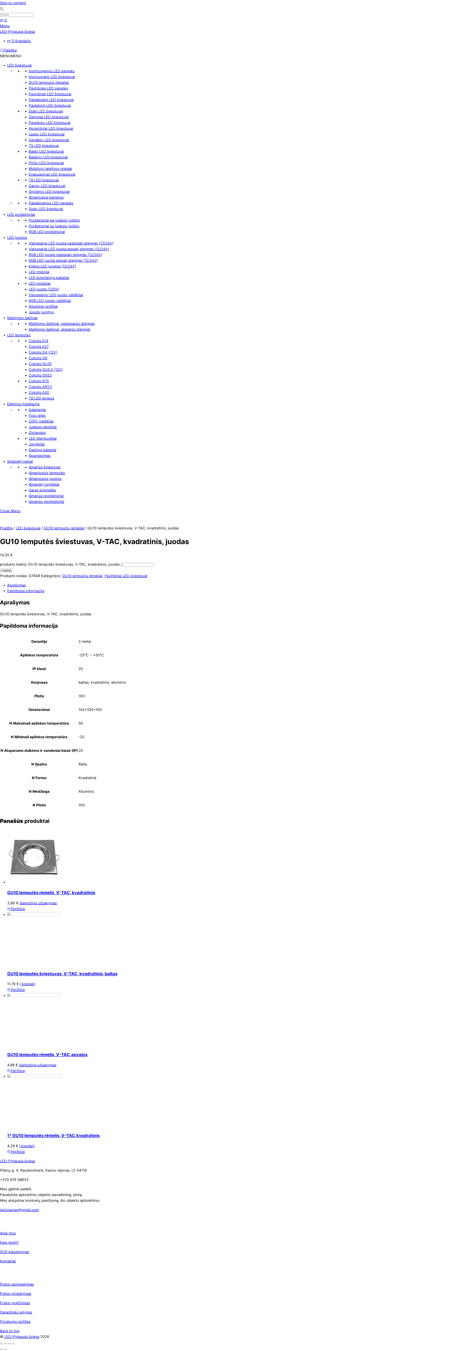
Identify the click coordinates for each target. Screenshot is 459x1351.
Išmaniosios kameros (46, 197)
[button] (11, 56)
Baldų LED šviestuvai (46, 151)
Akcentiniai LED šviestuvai (51, 128)
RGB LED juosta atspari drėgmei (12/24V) (63, 260)
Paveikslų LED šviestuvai (49, 123)
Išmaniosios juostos (45, 478)
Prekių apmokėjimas (17, 1284)
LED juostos (17, 237)
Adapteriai (37, 410)
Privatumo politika (15, 1321)
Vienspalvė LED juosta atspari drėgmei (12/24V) (69, 249)
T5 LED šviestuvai (44, 146)
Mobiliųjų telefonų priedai (50, 168)
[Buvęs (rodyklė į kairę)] (1, 1349)
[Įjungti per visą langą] (5, 1343)
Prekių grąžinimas (15, 1303)
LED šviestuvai (19, 65)
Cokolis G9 (38, 358)
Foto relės (37, 415)
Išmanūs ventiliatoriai (46, 501)
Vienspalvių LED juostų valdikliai (56, 295)
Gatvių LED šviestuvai (47, 186)
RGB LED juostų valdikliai (50, 301)
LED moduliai (40, 283)
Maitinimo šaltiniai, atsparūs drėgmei (59, 329)
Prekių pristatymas (15, 1293)
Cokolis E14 (38, 341)
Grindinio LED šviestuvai (49, 191)
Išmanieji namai (20, 461)
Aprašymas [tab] (16, 585)
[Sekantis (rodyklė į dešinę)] (5, 1349)
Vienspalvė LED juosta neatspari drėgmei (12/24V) (71, 243)
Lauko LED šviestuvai (47, 134)
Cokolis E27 (39, 346)
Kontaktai (8, 1261)
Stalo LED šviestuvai (46, 111)
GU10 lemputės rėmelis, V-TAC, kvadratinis (51, 892)
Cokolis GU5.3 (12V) (46, 369)
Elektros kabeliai (42, 450)
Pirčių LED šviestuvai (46, 163)
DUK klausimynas (14, 1252)
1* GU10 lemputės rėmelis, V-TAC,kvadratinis (53, 1135)
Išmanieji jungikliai (44, 484)
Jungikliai (37, 444)
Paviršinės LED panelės (48, 88)
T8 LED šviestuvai (44, 180)
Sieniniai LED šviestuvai (49, 117)
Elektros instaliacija (23, 404)
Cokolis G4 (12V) (43, 352)
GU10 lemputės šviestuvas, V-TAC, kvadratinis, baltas (62, 973)
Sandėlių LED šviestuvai (49, 140)
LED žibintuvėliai (43, 438)
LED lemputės (18, 335)
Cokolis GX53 (40, 375)
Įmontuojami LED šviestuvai (52, 77)
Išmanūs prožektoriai (46, 496)
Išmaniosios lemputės (47, 473)
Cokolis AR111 (40, 387)
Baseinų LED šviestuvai (48, 157)
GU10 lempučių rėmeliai (49, 82)
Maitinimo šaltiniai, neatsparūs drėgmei (62, 323)
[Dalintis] (9, 1343)
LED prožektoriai (21, 214)
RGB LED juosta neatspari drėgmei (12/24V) (65, 255)
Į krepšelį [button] (27, 984)
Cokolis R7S (39, 381)
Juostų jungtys (41, 312)
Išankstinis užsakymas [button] (38, 903)
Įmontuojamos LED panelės (51, 71)
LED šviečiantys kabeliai (49, 278)
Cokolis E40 (39, 392)
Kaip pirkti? (9, 1242)
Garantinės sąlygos (16, 1312)
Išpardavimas (40, 456)
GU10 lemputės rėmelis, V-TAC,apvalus (47, 1054)
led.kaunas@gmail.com (19, 1210)
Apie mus (8, 1233)
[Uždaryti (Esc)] (13, 1343)
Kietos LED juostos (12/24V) (52, 266)
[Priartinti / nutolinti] (1, 1343)
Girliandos (37, 433)
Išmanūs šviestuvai (44, 467)
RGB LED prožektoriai (47, 232)
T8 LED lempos (41, 398)
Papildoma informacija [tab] (25, 591)
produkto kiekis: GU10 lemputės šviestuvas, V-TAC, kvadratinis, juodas (60, 564)
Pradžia (6, 528)
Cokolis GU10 (40, 364)
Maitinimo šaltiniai (22, 318)
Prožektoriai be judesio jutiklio (54, 220)
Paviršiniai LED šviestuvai (50, 94)
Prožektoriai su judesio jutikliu (54, 226)
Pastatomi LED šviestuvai (50, 105)
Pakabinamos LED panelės (51, 203)
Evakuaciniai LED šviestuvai (52, 174)
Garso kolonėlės (42, 490)
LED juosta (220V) (44, 289)
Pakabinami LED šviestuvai (51, 100)
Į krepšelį (6, 570)
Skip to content (13, 3)
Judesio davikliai (43, 427)
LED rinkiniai (39, 272)
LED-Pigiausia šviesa (21, 1336)
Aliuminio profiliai (43, 306)
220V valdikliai (41, 421)
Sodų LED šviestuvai (46, 209)
